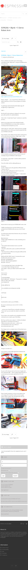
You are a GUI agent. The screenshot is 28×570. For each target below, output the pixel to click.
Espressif (4, 17)
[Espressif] (14, 5)
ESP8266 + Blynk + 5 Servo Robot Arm (12, 55)
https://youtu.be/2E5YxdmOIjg (18, 65)
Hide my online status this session (9, 472)
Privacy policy (5, 549)
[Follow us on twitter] (16, 565)
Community (3, 19)
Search (17, 42)
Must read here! (5, 514)
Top (23, 523)
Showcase (9, 19)
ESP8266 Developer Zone (14, 17)
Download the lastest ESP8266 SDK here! (10, 498)
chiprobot (3, 51)
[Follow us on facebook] (12, 565)
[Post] (2, 57)
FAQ (3, 551)
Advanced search (20, 42)
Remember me (4, 470)
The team (4, 553)
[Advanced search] (26, 13)
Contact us (4, 555)
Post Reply (6, 38)
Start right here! (4, 490)
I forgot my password (6, 468)
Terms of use (5, 547)
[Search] (23, 13)
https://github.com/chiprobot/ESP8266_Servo (11, 96)
